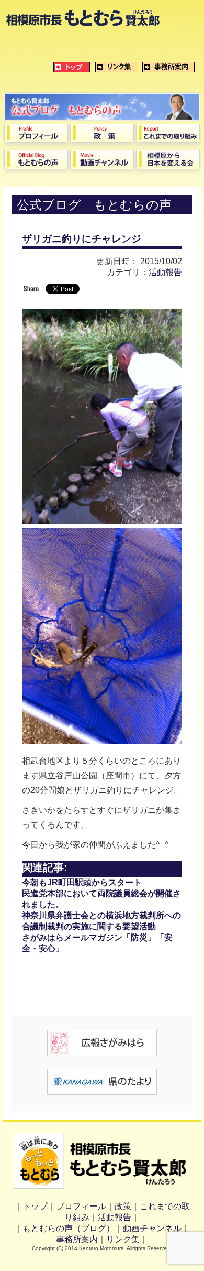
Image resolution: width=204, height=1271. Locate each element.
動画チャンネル (152, 1228)
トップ (35, 1206)
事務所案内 (77, 1239)
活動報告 (165, 272)
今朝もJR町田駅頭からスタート (82, 882)
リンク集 (123, 1239)
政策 (123, 1206)
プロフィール (81, 1206)
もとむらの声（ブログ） (68, 1228)
